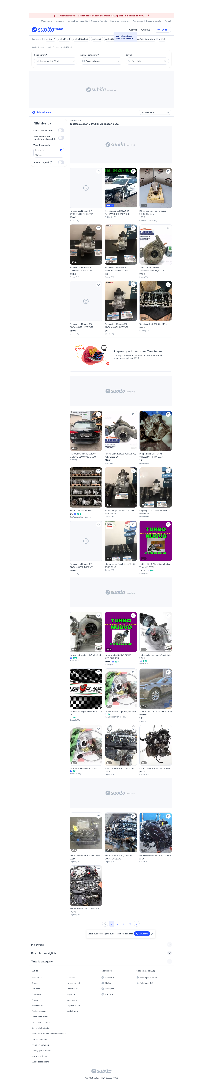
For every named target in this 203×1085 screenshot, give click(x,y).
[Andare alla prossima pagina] (137, 924)
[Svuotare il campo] (74, 61)
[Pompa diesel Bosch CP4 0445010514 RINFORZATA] (86, 251)
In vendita (39, 150)
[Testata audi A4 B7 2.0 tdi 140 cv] (155, 308)
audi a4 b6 (50, 39)
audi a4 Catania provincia (144, 39)
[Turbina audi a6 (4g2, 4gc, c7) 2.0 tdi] (121, 695)
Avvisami (143, 933)
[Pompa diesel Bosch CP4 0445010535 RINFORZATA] (121, 251)
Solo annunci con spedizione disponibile (44, 137)
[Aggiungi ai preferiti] (98, 171)
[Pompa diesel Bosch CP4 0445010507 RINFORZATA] (155, 438)
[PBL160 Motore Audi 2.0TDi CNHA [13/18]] (155, 750)
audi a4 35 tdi (64, 39)
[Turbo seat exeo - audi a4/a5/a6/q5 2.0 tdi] (155, 639)
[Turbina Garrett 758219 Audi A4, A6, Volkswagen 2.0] (121, 438)
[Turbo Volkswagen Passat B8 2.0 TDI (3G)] (86, 695)
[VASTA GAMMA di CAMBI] (86, 492)
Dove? (129, 54)
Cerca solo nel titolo (43, 130)
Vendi (165, 29)
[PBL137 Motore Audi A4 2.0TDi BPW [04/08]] (155, 837)
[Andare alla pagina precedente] (105, 924)
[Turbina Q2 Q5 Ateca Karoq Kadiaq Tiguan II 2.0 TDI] (155, 548)
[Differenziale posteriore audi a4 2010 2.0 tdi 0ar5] (155, 195)
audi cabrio (97, 39)
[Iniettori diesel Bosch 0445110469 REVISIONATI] (121, 548)
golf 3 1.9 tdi (164, 39)
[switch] (61, 130)
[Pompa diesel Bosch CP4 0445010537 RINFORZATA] (86, 548)
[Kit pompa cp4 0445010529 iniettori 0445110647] (155, 492)
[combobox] (55, 61)
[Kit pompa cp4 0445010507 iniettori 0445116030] (121, 492)
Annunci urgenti (41, 162)
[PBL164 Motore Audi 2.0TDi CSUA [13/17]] (86, 837)
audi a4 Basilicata (81, 39)
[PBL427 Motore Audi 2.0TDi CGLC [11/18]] (121, 750)
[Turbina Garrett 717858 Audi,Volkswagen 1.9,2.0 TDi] (155, 251)
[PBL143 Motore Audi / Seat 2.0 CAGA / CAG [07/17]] (121, 837)
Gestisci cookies (39, 1011)
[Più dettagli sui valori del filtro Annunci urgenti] (50, 162)
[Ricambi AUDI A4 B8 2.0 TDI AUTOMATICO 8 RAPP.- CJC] (121, 195)
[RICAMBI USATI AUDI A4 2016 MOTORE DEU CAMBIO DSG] (86, 436)
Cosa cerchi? (40, 54)
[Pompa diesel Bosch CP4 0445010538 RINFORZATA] (86, 195)
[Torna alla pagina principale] (49, 29)
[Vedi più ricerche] (169, 39)
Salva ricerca (44, 112)
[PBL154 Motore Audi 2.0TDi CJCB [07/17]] (86, 890)
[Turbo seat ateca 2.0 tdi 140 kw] (86, 750)
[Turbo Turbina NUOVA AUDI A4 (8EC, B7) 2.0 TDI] (121, 639)
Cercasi (38, 155)
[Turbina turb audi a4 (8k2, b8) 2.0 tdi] (86, 639)
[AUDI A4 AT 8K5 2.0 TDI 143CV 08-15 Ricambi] (155, 695)
